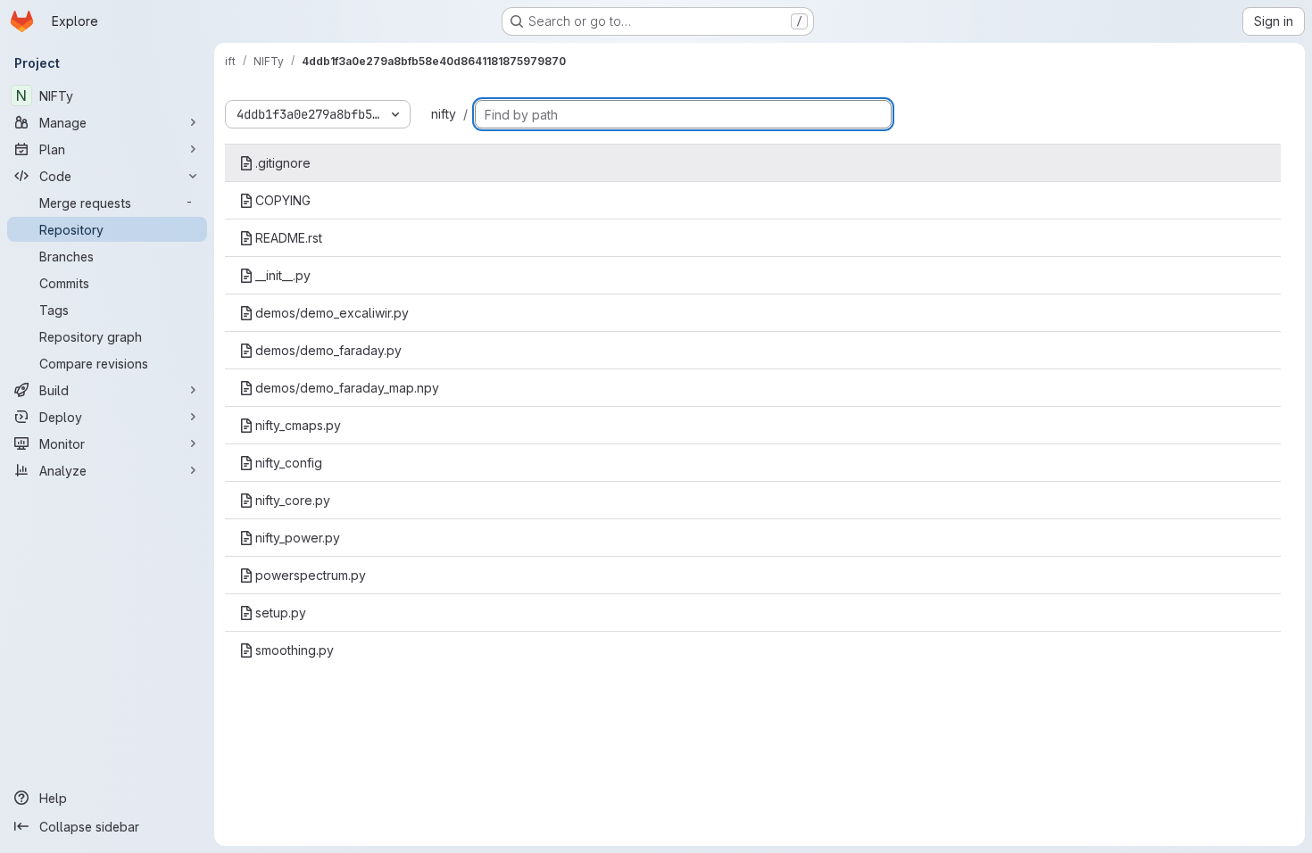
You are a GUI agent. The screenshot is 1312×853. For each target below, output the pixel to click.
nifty (443, 113)
